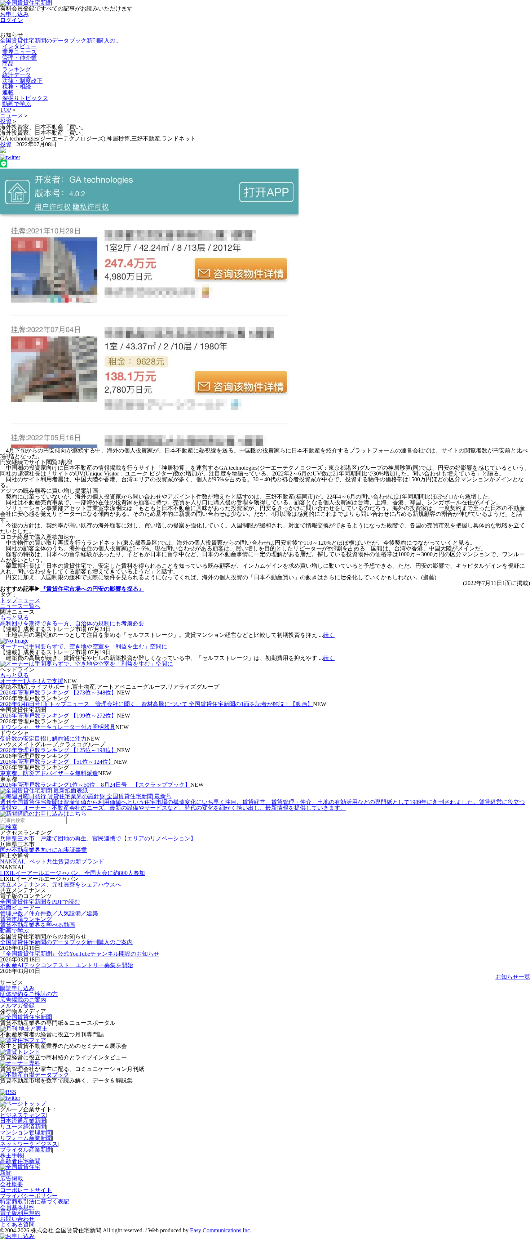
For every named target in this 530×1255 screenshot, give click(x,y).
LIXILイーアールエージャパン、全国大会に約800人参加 (72, 873)
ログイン (11, 20)
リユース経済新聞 (23, 1127)
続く (329, 635)
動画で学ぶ (16, 104)
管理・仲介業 (19, 58)
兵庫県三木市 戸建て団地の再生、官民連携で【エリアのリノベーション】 (98, 838)
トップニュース (20, 600)
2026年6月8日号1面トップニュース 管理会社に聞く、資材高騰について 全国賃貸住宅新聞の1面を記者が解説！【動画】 (156, 704)
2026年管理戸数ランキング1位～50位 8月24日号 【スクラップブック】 (95, 785)
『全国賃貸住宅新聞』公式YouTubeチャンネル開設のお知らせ (79, 954)
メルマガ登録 (17, 1005)
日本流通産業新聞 (23, 1121)
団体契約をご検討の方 (29, 994)
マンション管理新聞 (26, 1132)
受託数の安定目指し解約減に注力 (43, 739)
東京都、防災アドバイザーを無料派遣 (49, 773)
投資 (6, 121)
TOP (5, 110)
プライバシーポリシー (29, 1196)
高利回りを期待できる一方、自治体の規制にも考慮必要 (72, 623)
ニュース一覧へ (20, 606)
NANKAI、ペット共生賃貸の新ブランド (52, 861)
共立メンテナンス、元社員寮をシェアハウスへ (60, 884)
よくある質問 (17, 1224)
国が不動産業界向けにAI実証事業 (43, 850)
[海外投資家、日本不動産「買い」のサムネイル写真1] (265, 308)
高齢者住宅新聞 (20, 1161)
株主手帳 (11, 1155)
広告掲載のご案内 (23, 1000)
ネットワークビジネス (29, 1144)
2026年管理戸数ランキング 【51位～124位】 (57, 762)
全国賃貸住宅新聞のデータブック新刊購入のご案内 (66, 942)
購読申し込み (17, 988)
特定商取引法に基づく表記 (34, 1201)
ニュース (11, 115)
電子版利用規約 (20, 1213)
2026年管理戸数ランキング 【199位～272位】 (58, 716)
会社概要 (11, 1184)
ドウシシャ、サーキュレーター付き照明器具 (57, 727)
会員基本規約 (17, 1207)
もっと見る (14, 618)
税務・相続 (16, 87)
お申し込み (14, 14)
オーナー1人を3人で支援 (31, 681)
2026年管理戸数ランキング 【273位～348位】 (58, 692)
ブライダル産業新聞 (26, 1150)
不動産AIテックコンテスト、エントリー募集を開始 (66, 965)
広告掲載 (11, 1178)
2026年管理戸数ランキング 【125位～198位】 (58, 750)
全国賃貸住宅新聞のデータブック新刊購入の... (60, 40)
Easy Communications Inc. (220, 1230)
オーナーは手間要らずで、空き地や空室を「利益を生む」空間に (83, 646)
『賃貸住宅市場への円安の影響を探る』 (92, 589)
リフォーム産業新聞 (26, 1138)
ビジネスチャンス (23, 1115)
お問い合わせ (17, 1219)
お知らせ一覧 (512, 977)
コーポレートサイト (26, 1190)
